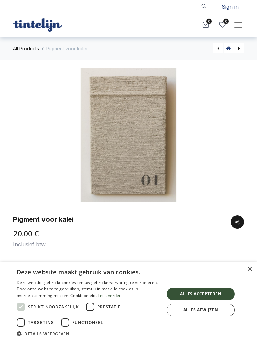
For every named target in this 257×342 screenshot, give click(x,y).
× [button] (249, 269)
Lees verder (109, 295)
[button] (203, 6)
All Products (26, 48)
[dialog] (128, 302)
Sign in (230, 6)
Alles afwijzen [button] (200, 310)
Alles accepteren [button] (200, 294)
